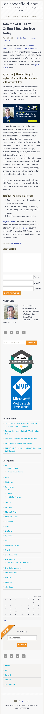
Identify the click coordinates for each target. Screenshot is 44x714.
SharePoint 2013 (15, 243)
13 (21, 608)
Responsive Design (12, 545)
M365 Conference (14, 497)
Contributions (10, 685)
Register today (9, 222)
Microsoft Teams (11, 517)
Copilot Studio (12, 468)
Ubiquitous (9, 582)
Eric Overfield (21, 38)
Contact (8, 675)
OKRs (7, 526)
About (7, 670)
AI (6, 465)
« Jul (4, 621)
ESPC (9, 490)
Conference (9, 487)
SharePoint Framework (13, 568)
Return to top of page (21, 701)
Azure (7, 477)
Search (7, 550)
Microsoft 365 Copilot (15, 472)
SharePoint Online (11, 573)
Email (36, 283)
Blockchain (9, 482)
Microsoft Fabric (11, 512)
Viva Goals (9, 587)
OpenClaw (9, 536)
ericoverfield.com (21, 4)
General (8, 503)
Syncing (8, 578)
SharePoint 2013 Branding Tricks (19, 562)
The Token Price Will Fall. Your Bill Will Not (21, 439)
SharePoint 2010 (11, 555)
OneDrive (8, 531)
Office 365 (9, 522)
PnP (6, 541)
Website (37, 289)
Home (7, 666)
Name (36, 277)
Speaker (8, 680)
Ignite (9, 493)
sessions (24, 228)
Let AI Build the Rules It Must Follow (18, 443)
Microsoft (8, 507)
